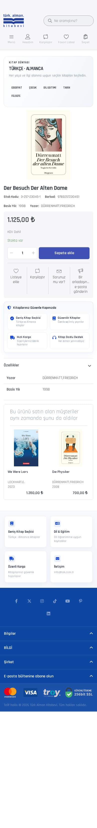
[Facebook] (16, 601)
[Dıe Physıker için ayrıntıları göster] (70, 447)
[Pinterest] (80, 601)
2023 (11, 487)
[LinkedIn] (48, 613)
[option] (48, 145)
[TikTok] (54, 601)
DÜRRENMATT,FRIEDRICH (58, 206)
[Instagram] (42, 601)
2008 (55, 487)
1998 (22, 206)
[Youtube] (67, 601)
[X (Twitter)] (29, 601)
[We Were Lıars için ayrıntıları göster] (26, 447)
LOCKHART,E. (16, 482)
